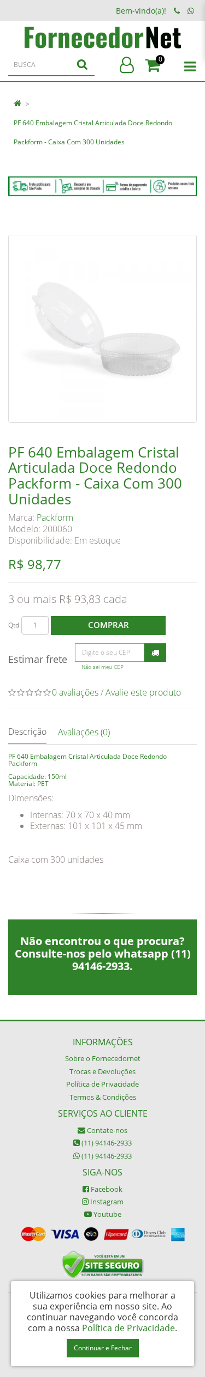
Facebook (105, 1189)
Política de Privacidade (102, 1084)
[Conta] (127, 66)
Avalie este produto (143, 692)
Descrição (27, 732)
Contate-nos (106, 1130)
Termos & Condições (102, 1097)
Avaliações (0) (84, 732)
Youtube (106, 1214)
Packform (55, 517)
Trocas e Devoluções (102, 1071)
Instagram (106, 1202)
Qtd (13, 625)
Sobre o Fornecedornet (102, 1058)
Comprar (108, 624)
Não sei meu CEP (102, 667)
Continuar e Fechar (103, 1347)
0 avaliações (75, 692)
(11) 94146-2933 (106, 1143)
